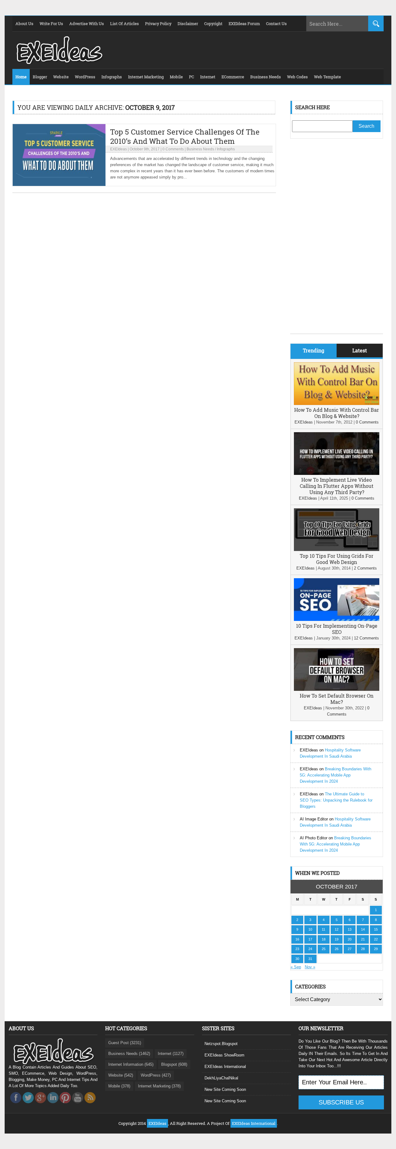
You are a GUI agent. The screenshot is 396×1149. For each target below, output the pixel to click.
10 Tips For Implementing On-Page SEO (336, 628)
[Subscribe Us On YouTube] (77, 1105)
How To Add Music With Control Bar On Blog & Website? (336, 413)
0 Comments (173, 149)
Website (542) (120, 1075)
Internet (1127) (170, 1053)
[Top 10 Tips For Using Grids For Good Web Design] (336, 549)
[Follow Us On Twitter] (28, 1105)
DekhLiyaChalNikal (221, 1078)
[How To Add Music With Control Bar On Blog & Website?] (336, 403)
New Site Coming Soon (225, 1089)
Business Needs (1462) (129, 1053)
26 (336, 949)
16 (297, 939)
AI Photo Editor (313, 838)
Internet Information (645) (130, 1064)
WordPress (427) (156, 1075)
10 (310, 929)
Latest (359, 350)
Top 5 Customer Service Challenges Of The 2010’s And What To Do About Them (185, 136)
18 (323, 939)
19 (336, 939)
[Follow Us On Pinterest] (65, 1105)
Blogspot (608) (174, 1064)
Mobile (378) (119, 1086)
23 (297, 949)
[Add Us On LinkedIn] (53, 1105)
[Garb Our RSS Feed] (90, 1105)
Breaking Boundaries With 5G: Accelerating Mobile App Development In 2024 (335, 775)
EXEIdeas (118, 149)
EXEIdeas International (225, 1066)
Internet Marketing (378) (159, 1086)
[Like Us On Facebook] (16, 1105)
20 (349, 939)
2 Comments (365, 568)
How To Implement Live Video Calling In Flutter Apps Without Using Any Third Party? (336, 485)
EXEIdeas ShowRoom (224, 1055)
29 (376, 949)
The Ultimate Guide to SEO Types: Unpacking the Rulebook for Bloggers (336, 800)
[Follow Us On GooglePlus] (40, 1105)
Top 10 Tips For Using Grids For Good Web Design (336, 559)
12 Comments (366, 638)
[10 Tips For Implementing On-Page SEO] (336, 619)
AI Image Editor (314, 819)
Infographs (226, 149)
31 (310, 959)
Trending (313, 350)
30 (297, 959)
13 (349, 929)
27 (349, 949)
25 (323, 949)
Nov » (310, 967)
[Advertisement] (336, 241)
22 (376, 939)
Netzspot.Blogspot (221, 1043)
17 (310, 939)
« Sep (296, 967)
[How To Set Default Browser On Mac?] (336, 689)
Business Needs (200, 149)
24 (310, 949)
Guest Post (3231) (124, 1042)
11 (323, 929)
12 (336, 929)
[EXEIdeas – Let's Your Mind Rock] (58, 62)
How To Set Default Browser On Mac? (336, 698)
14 (363, 929)
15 (376, 929)
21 (363, 939)
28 (363, 949)
